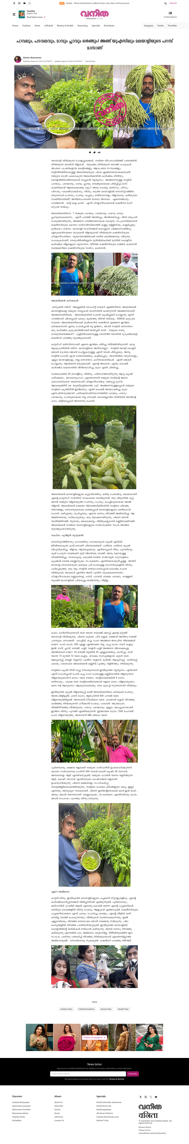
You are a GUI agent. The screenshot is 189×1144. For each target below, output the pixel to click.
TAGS (94, 1002)
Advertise (58, 1117)
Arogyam (148, 25)
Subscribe (58, 1106)
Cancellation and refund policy (152, 1133)
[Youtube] (24, 3)
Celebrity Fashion (86, 1009)
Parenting (83, 25)
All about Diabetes (104, 1113)
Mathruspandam (103, 1109)
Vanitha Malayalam (21, 1102)
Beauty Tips (106, 1009)
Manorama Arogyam (21, 1106)
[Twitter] (29, 3)
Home (15, 25)
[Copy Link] (94, 152)
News (37, 25)
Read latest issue (35, 17)
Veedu (160, 25)
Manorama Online (20, 1113)
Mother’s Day (102, 1120)
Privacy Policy (145, 1127)
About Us (58, 1102)
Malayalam (91, 18)
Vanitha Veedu (18, 1117)
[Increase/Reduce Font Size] (99, 152)
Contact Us (59, 1120)
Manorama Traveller (21, 1109)
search (165, 3)
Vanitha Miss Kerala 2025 (107, 1117)
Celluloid (48, 25)
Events (57, 1109)
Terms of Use (144, 1130)
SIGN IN (173, 3)
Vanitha (31, 11)
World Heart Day (103, 1106)
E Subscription (170, 17)
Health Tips (123, 1009)
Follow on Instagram (93, 1037)
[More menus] (14, 14)
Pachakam (109, 25)
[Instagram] (19, 3)
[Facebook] (14, 3)
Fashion (26, 25)
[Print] (90, 152)
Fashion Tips (66, 1009)
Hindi (100, 18)
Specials (96, 25)
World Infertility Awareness (108, 1102)
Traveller (172, 25)
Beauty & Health (65, 25)
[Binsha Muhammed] (17, 59)
